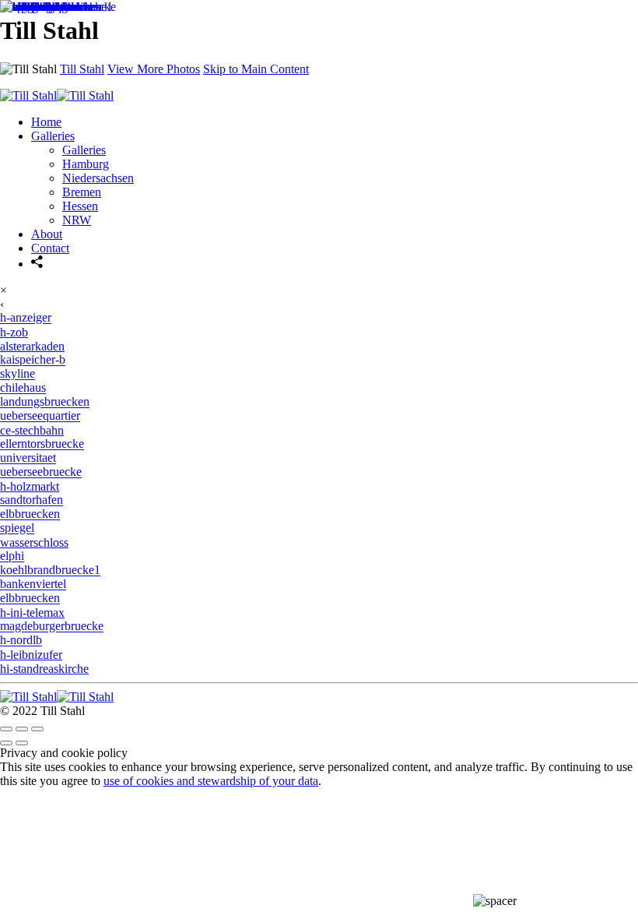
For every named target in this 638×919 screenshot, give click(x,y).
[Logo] (57, 696)
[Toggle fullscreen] (22, 729)
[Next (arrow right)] (22, 743)
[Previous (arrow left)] (6, 743)
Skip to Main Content (256, 69)
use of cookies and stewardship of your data (210, 780)
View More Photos (153, 69)
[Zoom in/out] (37, 729)
